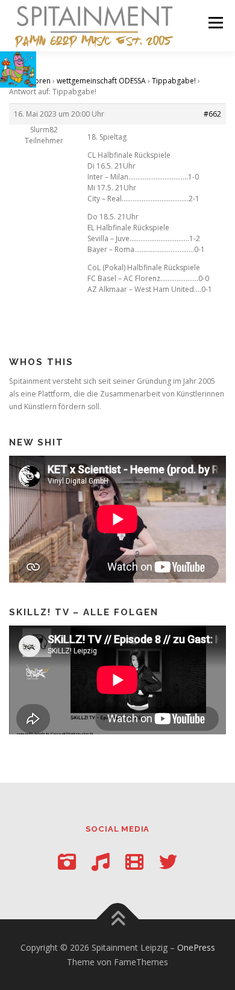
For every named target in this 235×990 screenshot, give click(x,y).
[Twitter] (168, 861)
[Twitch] (134, 861)
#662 (212, 114)
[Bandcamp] (101, 861)
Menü (215, 23)
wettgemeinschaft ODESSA (101, 81)
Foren (41, 81)
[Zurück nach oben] (117, 919)
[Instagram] (67, 861)
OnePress (196, 947)
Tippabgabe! (174, 81)
